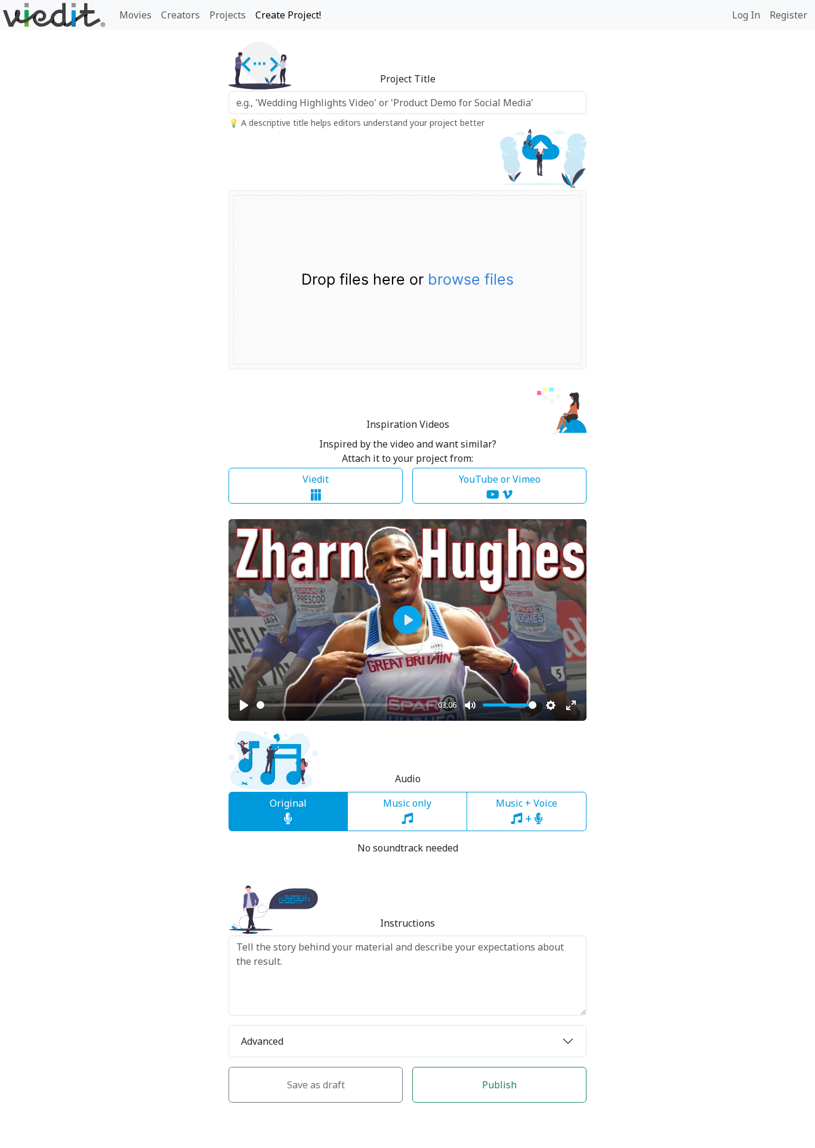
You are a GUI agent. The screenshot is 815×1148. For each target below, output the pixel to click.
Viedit (315, 479)
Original (288, 803)
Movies (135, 14)
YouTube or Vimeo (500, 479)
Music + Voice (526, 811)
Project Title (408, 79)
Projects (227, 14)
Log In (746, 14)
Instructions (407, 923)
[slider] (345, 705)
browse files (471, 279)
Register (788, 14)
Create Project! (288, 14)
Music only (407, 803)
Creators (180, 14)
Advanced (262, 1041)
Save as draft (316, 1084)
